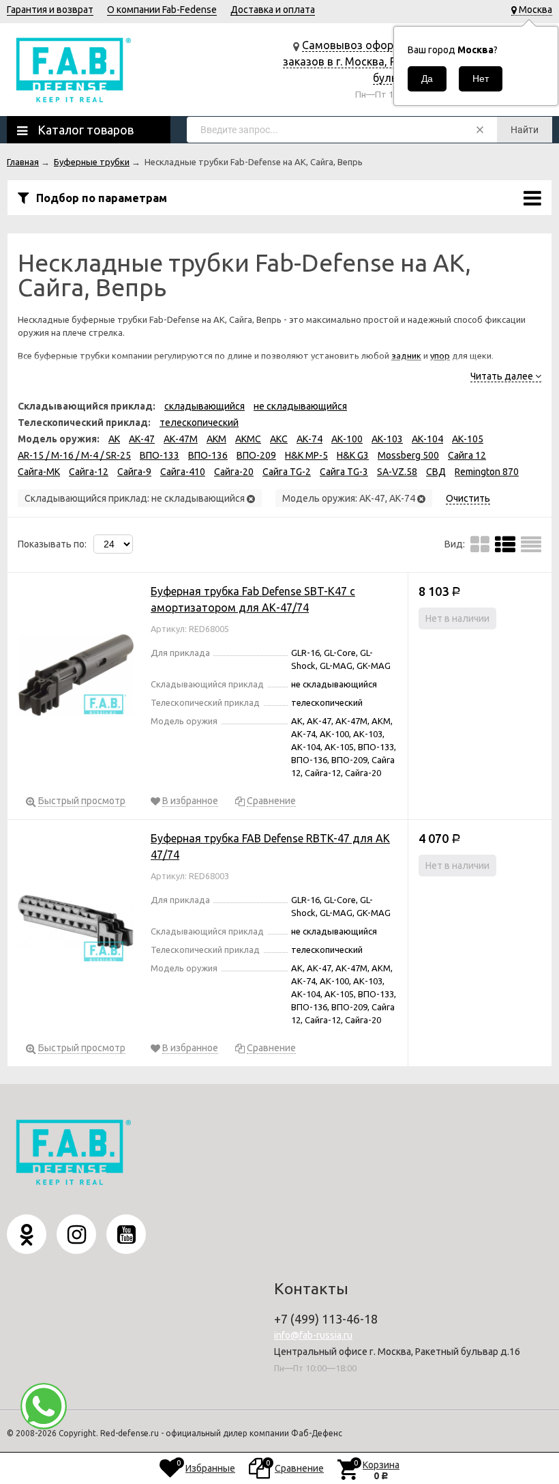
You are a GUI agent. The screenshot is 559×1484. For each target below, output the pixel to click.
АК (114, 438)
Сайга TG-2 (286, 471)
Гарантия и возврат (50, 9)
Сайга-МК (39, 471)
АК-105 (467, 438)
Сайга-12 (88, 471)
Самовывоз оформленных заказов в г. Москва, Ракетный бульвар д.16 (361, 61)
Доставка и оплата (272, 9)
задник (406, 355)
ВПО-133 (159, 455)
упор (440, 355)
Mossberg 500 (408, 455)
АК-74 (309, 438)
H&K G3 (353, 455)
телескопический (199, 422)
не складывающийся (300, 406)
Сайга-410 (182, 471)
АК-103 (387, 438)
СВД (436, 471)
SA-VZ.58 (397, 471)
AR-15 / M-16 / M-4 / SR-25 (74, 455)
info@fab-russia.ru (313, 1335)
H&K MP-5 (306, 455)
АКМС (248, 438)
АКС (279, 438)
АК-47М (181, 438)
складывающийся (204, 406)
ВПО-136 (208, 455)
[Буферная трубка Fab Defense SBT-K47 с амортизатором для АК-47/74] (76, 677)
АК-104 (427, 438)
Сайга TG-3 (344, 471)
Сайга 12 (467, 455)
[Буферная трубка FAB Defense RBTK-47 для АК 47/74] (76, 925)
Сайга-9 (134, 471)
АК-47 (142, 438)
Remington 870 (487, 471)
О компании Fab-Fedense (162, 9)
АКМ (216, 438)
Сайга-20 (234, 471)
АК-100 (347, 438)
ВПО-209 (256, 455)
